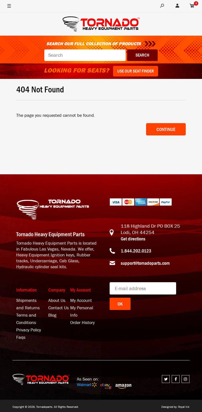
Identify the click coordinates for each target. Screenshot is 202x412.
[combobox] (85, 55)
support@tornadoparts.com (145, 263)
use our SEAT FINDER (135, 71)
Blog (52, 315)
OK (120, 304)
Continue (165, 129)
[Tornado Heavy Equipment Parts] (101, 24)
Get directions (133, 238)
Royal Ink (183, 407)
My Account (81, 300)
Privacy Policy (28, 330)
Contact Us (58, 307)
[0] (192, 6)
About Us (56, 300)
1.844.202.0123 (136, 250)
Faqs (20, 337)
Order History (82, 322)
